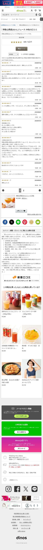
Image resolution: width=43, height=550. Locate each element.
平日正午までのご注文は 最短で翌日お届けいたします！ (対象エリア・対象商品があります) (19, 457)
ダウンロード (21, 448)
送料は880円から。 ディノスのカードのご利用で (24, 465)
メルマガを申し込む (21, 416)
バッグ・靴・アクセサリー (19, 19)
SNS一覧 (15, 528)
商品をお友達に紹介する (34, 214)
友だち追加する (21, 432)
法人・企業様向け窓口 (25, 522)
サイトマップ (27, 519)
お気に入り (36, 10)
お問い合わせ (21, 531)
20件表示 (31, 54)
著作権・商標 (16, 519)
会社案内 (13, 522)
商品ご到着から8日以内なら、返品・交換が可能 (22, 472)
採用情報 (14, 525)
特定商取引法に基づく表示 (21, 513)
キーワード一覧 (25, 528)
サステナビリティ (26, 525)
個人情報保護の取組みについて (21, 516)
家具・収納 (32, 19)
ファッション (4, 19)
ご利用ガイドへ (13, 480)
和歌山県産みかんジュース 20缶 (25, 195)
